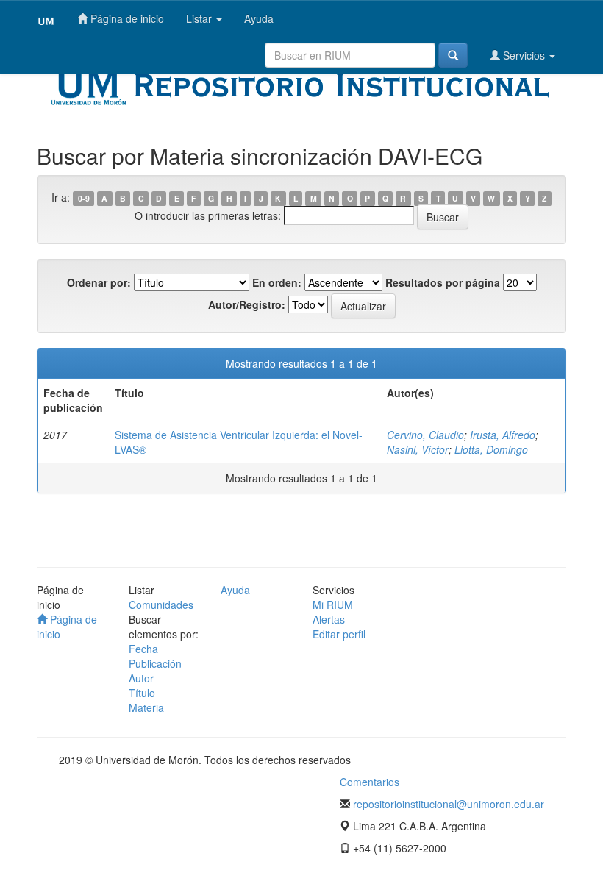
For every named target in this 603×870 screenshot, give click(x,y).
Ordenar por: (99, 282)
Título (142, 692)
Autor (141, 678)
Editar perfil (339, 634)
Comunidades (161, 604)
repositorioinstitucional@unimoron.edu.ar (448, 803)
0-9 (84, 198)
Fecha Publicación (155, 656)
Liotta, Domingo (491, 449)
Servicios (524, 55)
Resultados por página (442, 282)
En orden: (277, 282)
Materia (146, 707)
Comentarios (369, 781)
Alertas (329, 619)
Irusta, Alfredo (502, 434)
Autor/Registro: (246, 304)
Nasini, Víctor (418, 449)
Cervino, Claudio (425, 434)
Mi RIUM (333, 604)
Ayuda (259, 18)
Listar (200, 18)
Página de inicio (126, 18)
